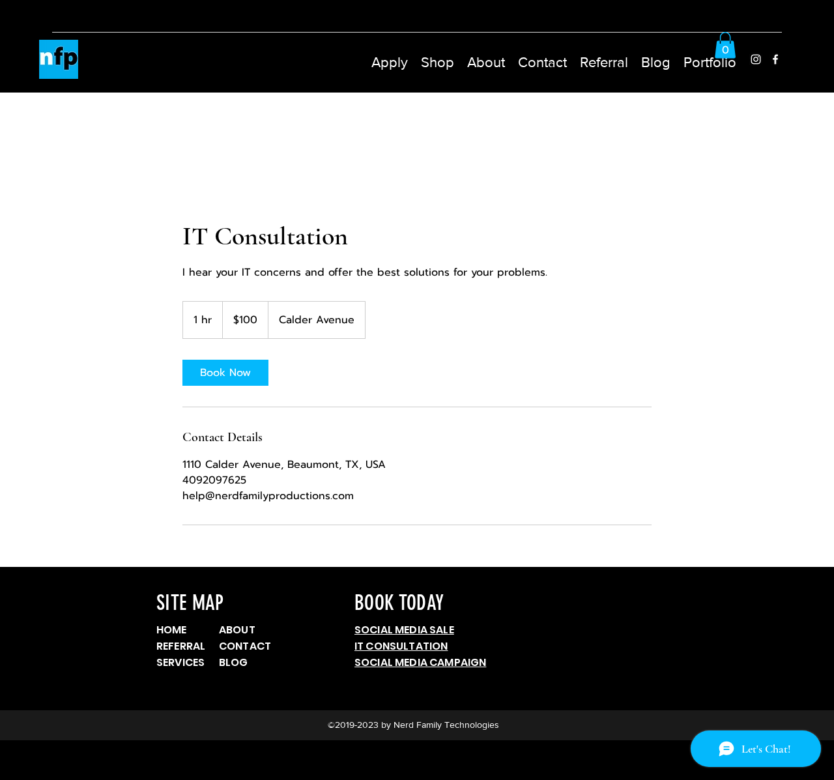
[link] (225, 373)
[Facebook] (775, 59)
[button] (437, 59)
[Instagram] (755, 59)
